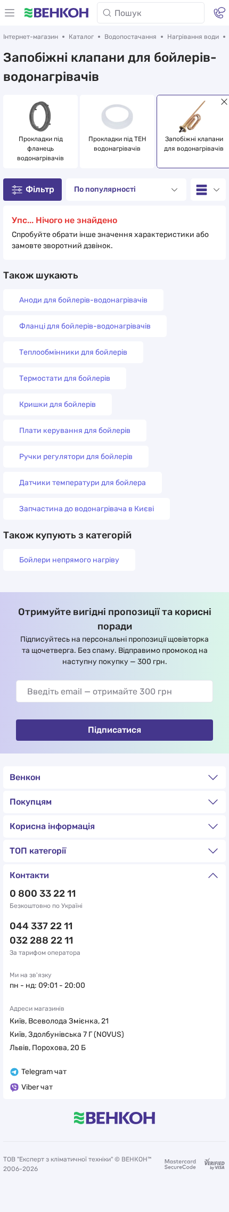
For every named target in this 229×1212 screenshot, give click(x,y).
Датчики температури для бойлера (82, 482)
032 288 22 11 (41, 940)
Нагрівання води (193, 36)
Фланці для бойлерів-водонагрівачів (85, 326)
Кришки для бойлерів (57, 404)
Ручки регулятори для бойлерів (76, 456)
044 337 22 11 (41, 926)
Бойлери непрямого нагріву (69, 559)
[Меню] (9, 12)
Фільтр (40, 189)
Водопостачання (130, 36)
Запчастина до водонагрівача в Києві (86, 508)
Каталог (81, 36)
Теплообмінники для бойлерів (73, 352)
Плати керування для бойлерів (74, 430)
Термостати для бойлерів (64, 378)
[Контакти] (219, 12)
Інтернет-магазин (30, 36)
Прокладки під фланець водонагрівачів (40, 148)
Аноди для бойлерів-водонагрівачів (83, 300)
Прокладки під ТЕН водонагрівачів (118, 143)
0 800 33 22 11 (43, 893)
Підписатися (114, 730)
